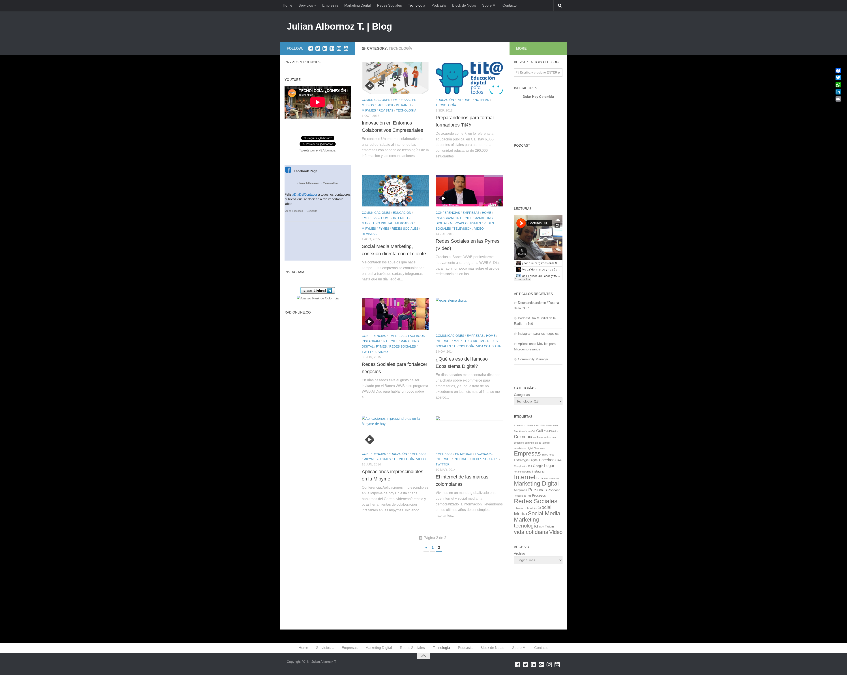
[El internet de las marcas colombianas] (469, 432)
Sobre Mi (489, 5)
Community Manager (533, 359)
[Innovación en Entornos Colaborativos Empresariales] (395, 78)
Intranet (403, 105)
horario (517, 471)
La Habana (542, 478)
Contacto (509, 5)
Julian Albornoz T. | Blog (339, 26)
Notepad (482, 100)
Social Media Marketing (537, 516)
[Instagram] (338, 48)
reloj (527, 508)
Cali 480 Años (551, 431)
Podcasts (438, 5)
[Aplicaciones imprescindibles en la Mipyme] (395, 432)
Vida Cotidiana (488, 346)
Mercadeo (404, 223)
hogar (549, 465)
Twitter (369, 352)
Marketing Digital (357, 5)
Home (287, 5)
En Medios (463, 454)
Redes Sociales (389, 5)
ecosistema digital (523, 448)
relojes (533, 508)
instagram (539, 471)
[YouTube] (346, 48)
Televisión (462, 228)
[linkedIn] (324, 48)
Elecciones (539, 448)
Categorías (522, 395)
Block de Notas (464, 5)
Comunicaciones (376, 100)
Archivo (519, 553)
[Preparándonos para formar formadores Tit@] (469, 78)
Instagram (445, 218)
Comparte (312, 211)
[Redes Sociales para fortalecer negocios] (395, 314)
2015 (542, 425)
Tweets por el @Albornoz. (317, 150)
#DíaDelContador (304, 194)
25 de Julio (532, 425)
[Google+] (331, 48)
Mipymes (369, 110)
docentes (519, 442)
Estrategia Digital (526, 460)
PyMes (384, 228)
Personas (537, 489)
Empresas (330, 5)
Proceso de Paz (522, 495)
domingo (529, 442)
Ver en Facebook (294, 211)
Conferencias (448, 212)
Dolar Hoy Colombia (538, 96)
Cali (539, 431)
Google (538, 466)
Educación (445, 100)
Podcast (554, 490)
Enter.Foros (548, 454)
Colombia (523, 436)
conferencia (539, 437)
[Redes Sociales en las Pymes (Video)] (469, 190)
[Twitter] (317, 48)
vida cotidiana (531, 532)
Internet (464, 100)
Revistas (386, 110)
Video (479, 228)
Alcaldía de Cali (527, 431)
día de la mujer (542, 442)
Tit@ (541, 526)
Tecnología (416, 5)
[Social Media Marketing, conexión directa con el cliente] (395, 190)
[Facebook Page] (310, 48)
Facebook (385, 105)
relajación (519, 508)
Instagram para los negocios (538, 333)
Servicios (305, 5)
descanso (552, 437)
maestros (554, 478)
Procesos (539, 495)
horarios (526, 471)
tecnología (526, 526)
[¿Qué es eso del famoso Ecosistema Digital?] (469, 314)
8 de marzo (520, 425)
